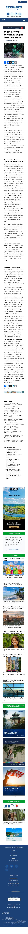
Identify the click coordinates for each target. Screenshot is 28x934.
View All (14, 797)
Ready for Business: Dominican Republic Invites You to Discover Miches (12, 584)
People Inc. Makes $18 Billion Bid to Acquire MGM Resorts (13, 416)
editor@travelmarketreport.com (13, 907)
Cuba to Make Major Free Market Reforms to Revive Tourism (12, 655)
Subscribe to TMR (14, 549)
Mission (13, 850)
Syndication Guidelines (13, 860)
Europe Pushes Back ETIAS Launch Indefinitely (13, 460)
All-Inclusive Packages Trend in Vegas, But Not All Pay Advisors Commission (13, 440)
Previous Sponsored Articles (13, 883)
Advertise (13, 858)
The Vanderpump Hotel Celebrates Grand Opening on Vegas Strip (12, 407)
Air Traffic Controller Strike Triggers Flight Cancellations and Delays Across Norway (13, 470)
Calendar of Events (13, 878)
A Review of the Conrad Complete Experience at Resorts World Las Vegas (14, 423)
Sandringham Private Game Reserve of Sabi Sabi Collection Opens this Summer (13, 608)
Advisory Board (13, 855)
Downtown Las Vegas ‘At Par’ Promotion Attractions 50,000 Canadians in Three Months (11, 428)
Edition (23, 2)
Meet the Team (13, 852)
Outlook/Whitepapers (13, 880)
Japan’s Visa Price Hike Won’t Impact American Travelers (13, 680)
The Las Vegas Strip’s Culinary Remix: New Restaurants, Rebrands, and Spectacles (13, 436)
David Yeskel (8, 40)
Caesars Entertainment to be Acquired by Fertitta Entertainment (13, 419)
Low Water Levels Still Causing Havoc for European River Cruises (14, 456)
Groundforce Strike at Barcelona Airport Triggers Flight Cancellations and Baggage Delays (13, 465)
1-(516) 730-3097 (5, 913)
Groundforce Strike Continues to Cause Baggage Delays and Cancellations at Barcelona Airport (14, 476)
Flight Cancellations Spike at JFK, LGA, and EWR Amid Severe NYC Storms (13, 451)
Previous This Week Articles (13, 885)
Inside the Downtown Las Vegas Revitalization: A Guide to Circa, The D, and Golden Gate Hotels (13, 412)
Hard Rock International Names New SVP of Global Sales (13, 432)
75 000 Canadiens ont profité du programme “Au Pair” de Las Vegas (13, 404)
